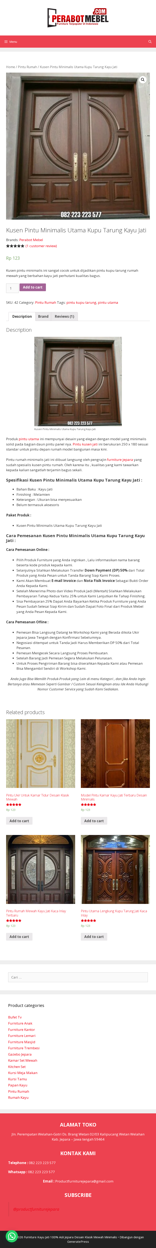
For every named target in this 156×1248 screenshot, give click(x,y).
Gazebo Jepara (20, 1054)
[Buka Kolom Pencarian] (150, 41)
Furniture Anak (20, 1023)
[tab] (22, 316)
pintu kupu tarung (81, 302)
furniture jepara (120, 459)
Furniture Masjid (21, 1042)
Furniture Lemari (22, 1035)
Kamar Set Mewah (22, 1060)
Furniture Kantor (21, 1029)
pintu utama (108, 302)
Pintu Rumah (27, 67)
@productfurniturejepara (36, 1209)
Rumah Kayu (18, 1097)
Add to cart (32, 287)
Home (10, 67)
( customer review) (41, 246)
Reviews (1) (64, 316)
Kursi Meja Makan (22, 1072)
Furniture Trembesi (24, 1048)
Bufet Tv (15, 1017)
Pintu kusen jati (85, 444)
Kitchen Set (17, 1066)
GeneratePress (78, 1241)
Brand (43, 316)
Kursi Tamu (17, 1079)
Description (22, 316)
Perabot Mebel (31, 239)
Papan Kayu (17, 1085)
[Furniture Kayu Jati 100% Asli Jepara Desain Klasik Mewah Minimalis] (78, 17)
